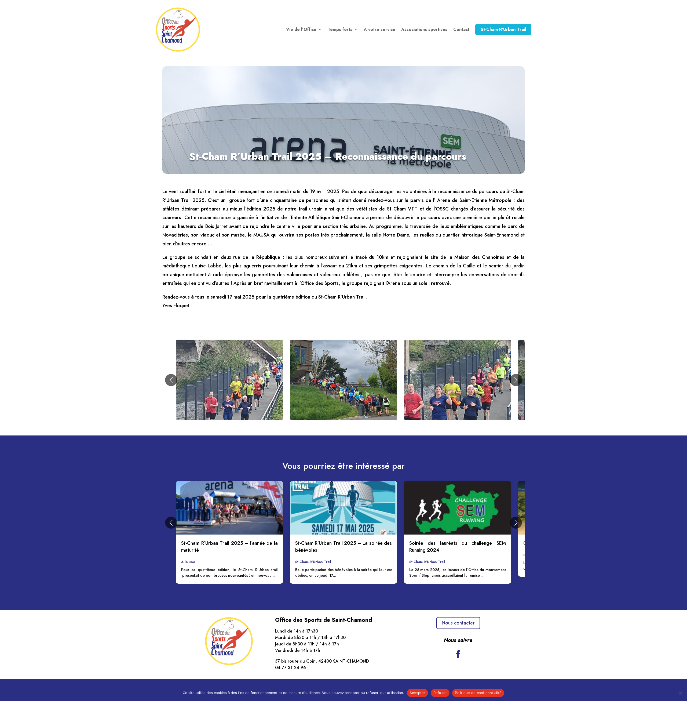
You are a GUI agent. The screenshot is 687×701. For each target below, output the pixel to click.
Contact (461, 29)
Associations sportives (424, 29)
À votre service (379, 29)
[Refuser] (680, 693)
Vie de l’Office (301, 29)
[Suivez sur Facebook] (458, 654)
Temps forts (340, 29)
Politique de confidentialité (478, 693)
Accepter (417, 693)
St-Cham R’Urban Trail (503, 29)
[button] (171, 380)
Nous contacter (458, 622)
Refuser (440, 693)
